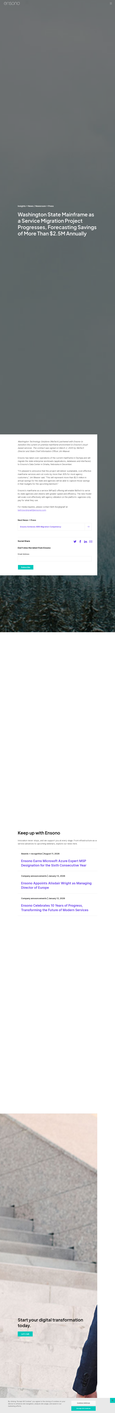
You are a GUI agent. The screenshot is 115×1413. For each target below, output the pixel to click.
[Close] (112, 1400)
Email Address (23, 554)
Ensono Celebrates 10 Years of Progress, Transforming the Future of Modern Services (54, 908)
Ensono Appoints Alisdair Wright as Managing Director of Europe (56, 885)
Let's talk (25, 1334)
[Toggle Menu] (110, 3)
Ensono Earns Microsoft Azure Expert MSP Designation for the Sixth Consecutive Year (53, 863)
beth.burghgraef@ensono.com (32, 510)
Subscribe (25, 567)
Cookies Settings (83, 1403)
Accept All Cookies (83, 1408)
